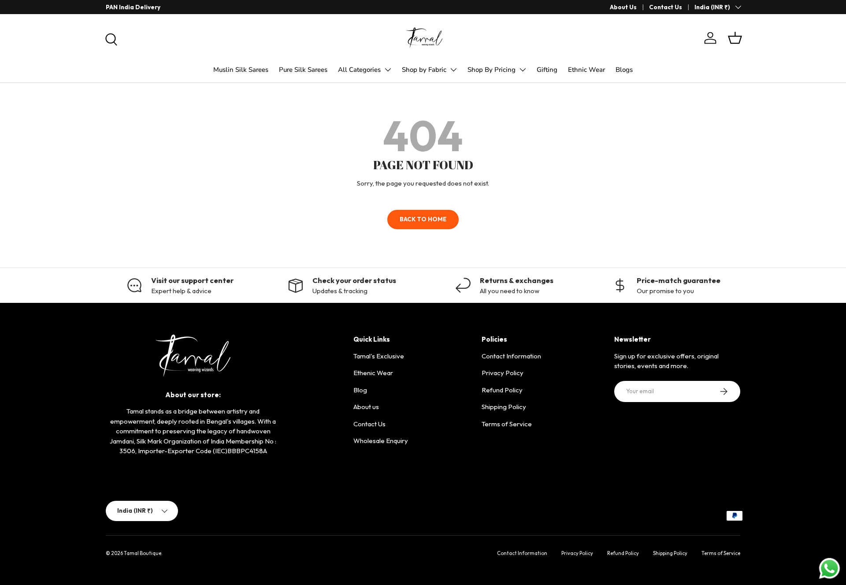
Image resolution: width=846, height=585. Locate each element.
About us (366, 406)
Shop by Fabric (424, 69)
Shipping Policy (504, 406)
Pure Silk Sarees (303, 69)
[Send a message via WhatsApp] (829, 568)
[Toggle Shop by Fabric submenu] (453, 69)
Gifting (547, 69)
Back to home (423, 219)
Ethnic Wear (586, 69)
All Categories (359, 69)
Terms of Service (507, 424)
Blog (360, 390)
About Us (623, 7)
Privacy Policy (502, 373)
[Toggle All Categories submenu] (387, 69)
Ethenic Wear (373, 373)
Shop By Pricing (492, 69)
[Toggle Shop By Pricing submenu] (522, 69)
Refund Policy (502, 390)
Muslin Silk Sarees (240, 69)
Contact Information (511, 356)
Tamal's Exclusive (378, 356)
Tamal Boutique (142, 553)
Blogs (624, 69)
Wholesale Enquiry (380, 440)
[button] (735, 38)
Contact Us (665, 7)
